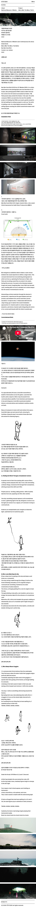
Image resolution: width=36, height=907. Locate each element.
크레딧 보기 (4, 57)
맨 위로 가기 (4, 902)
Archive (3, 5)
